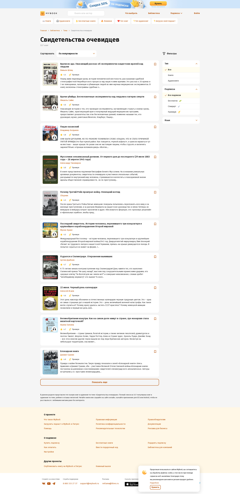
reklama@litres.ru (110, 483)
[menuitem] (181, 72)
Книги (48, 21)
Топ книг (124, 21)
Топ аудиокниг (141, 21)
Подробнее (154, 483)
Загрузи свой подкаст (165, 21)
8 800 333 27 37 (70, 483)
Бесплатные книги (86, 21)
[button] (181, 63)
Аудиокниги (64, 21)
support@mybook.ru (89, 483)
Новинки (108, 21)
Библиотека (154, 13)
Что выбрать (131, 13)
